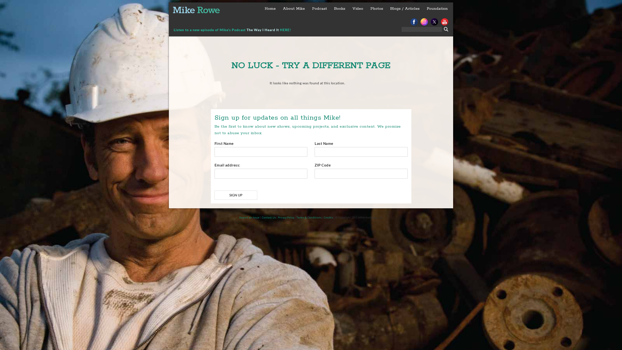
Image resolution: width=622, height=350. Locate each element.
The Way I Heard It (263, 30)
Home (270, 8)
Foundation (437, 8)
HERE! (285, 30)
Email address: (227, 165)
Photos (376, 8)
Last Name (324, 143)
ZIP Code (323, 165)
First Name (224, 143)
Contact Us (269, 217)
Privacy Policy (286, 217)
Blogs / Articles (405, 8)
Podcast (319, 8)
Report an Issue (249, 217)
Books (339, 8)
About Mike (294, 8)
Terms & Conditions (308, 217)
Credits (328, 217)
